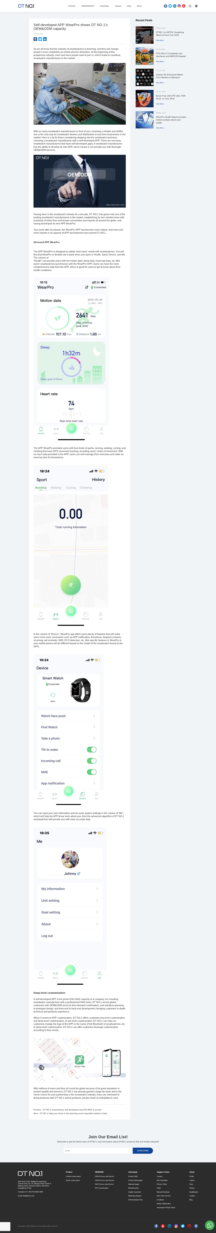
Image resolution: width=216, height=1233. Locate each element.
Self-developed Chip (135, 1200)
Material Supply (133, 1184)
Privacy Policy (162, 1184)
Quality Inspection (134, 1192)
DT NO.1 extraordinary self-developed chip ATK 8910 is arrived (72, 1110)
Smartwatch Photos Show (166, 1207)
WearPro (71, 230)
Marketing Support (134, 1196)
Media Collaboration (164, 1203)
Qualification (193, 1192)
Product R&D (133, 1176)
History (192, 1188)
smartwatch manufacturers (55, 217)
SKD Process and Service (104, 1184)
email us (94, 1098)
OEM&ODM (55, 1005)
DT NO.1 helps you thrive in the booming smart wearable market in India (73, 1113)
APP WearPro (45, 448)
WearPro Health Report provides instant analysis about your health (171, 120)
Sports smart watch (73, 1180)
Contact (159, 1176)
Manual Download (163, 1192)
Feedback (160, 1200)
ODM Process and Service (104, 1180)
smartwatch (39, 58)
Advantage (104, 6)
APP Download (162, 1180)
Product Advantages (135, 1180)
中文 (201, 9)
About (139, 6)
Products (71, 6)
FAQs (159, 1188)
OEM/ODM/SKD (87, 6)
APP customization (62, 1018)
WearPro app (67, 634)
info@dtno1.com (28, 1196)
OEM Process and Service (104, 1176)
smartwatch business (106, 137)
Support (118, 6)
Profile (191, 1176)
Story (191, 1184)
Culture (192, 1180)
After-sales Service (163, 1196)
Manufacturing (133, 1188)
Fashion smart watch (73, 1176)
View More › (160, 40)
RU (204, 6)
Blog (129, 6)
